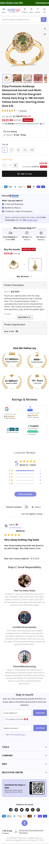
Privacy (22, 734)
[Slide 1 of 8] (6, 78)
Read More (23, 317)
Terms (16, 734)
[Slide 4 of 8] (38, 78)
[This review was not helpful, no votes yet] (36, 558)
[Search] (44, 19)
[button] (44, 124)
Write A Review (25, 494)
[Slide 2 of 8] (17, 78)
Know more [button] (32, 220)
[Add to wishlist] (44, 34)
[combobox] (21, 19)
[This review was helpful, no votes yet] (31, 558)
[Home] (14, 10)
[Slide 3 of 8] (27, 78)
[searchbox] (14, 507)
